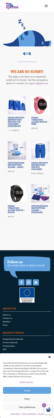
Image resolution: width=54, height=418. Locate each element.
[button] (49, 357)
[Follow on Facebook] (21, 282)
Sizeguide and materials (13, 339)
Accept (27, 390)
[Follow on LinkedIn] (36, 282)
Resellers (6, 321)
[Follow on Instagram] (29, 282)
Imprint (41, 414)
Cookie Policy (15, 414)
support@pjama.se (38, 83)
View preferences (27, 407)
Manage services (26, 382)
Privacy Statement (29, 414)
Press (5, 325)
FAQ (5, 349)
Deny (27, 398)
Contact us (7, 318)
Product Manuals (10, 342)
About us (7, 315)
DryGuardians (9, 346)
